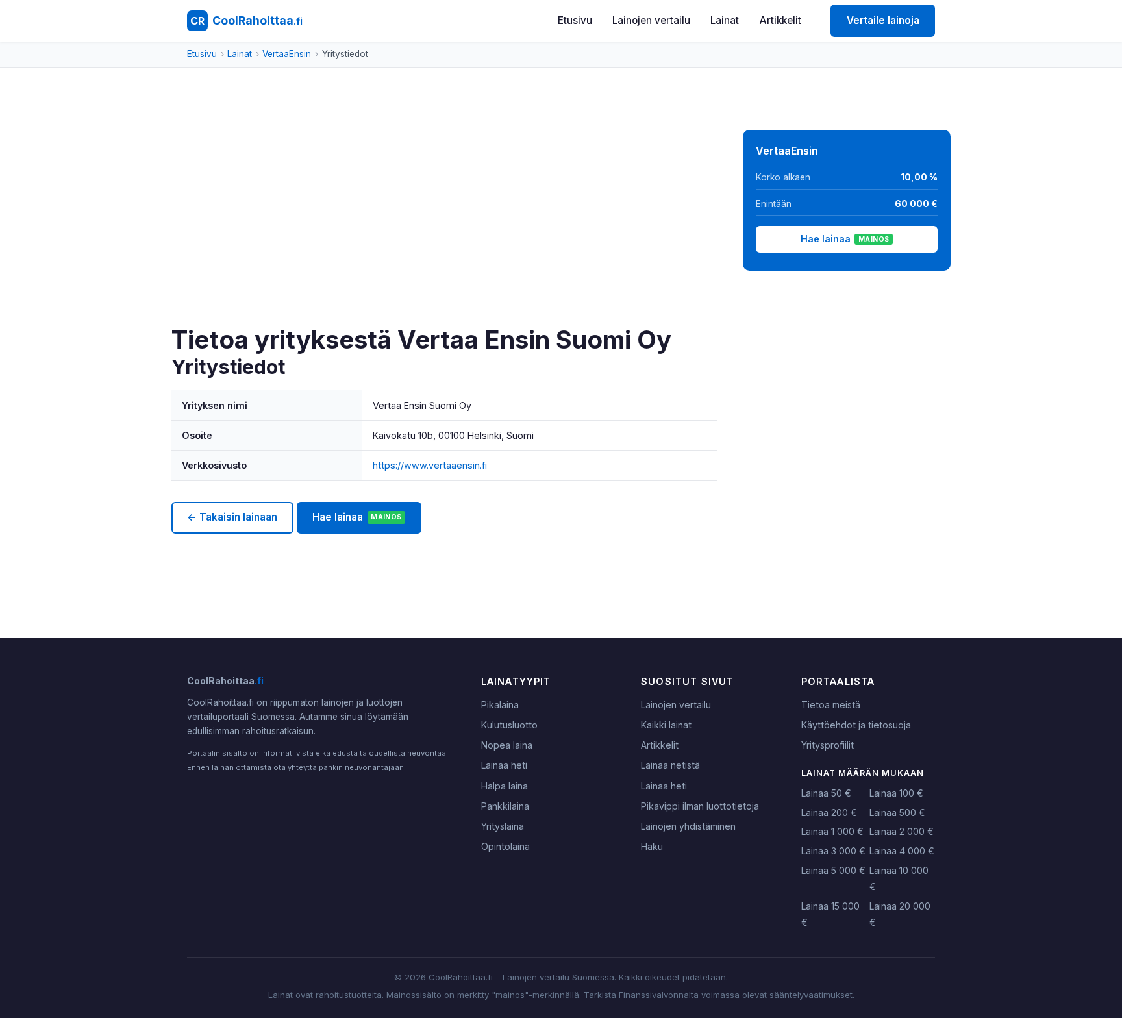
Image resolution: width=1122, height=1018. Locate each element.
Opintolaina (505, 846)
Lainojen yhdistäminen (688, 826)
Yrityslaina (502, 826)
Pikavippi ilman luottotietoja (700, 806)
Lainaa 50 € (826, 793)
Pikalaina (500, 704)
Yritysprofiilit (827, 745)
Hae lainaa (356, 517)
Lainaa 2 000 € (901, 831)
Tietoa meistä (830, 704)
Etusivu (575, 20)
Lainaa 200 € (829, 812)
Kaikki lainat (666, 724)
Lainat (724, 20)
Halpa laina (504, 785)
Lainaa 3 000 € (833, 850)
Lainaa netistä (670, 765)
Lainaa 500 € (897, 812)
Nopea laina (506, 745)
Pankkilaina (505, 806)
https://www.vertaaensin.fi (430, 465)
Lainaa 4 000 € (901, 850)
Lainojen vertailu (651, 20)
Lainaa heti (504, 765)
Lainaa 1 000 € (832, 831)
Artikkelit (780, 20)
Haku (652, 846)
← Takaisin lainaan (232, 517)
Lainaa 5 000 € (833, 870)
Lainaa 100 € (896, 793)
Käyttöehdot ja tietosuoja (856, 724)
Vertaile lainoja (883, 20)
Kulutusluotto (509, 724)
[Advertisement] (444, 227)
